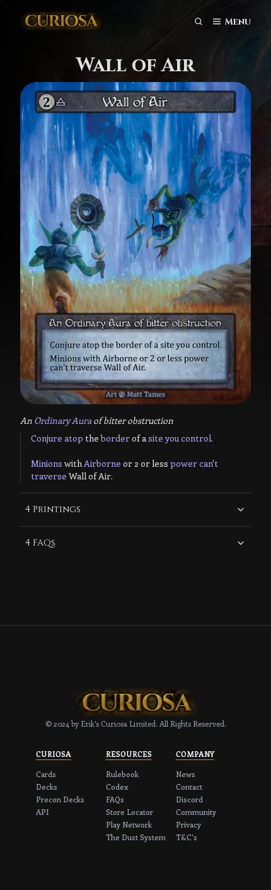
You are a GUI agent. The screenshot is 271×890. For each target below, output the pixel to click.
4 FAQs (40, 543)
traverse (49, 476)
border (115, 438)
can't (208, 463)
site (155, 438)
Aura (81, 420)
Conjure (46, 438)
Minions (46, 463)
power (183, 463)
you (172, 438)
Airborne (102, 463)
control (196, 438)
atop (73, 438)
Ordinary (52, 420)
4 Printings (53, 509)
